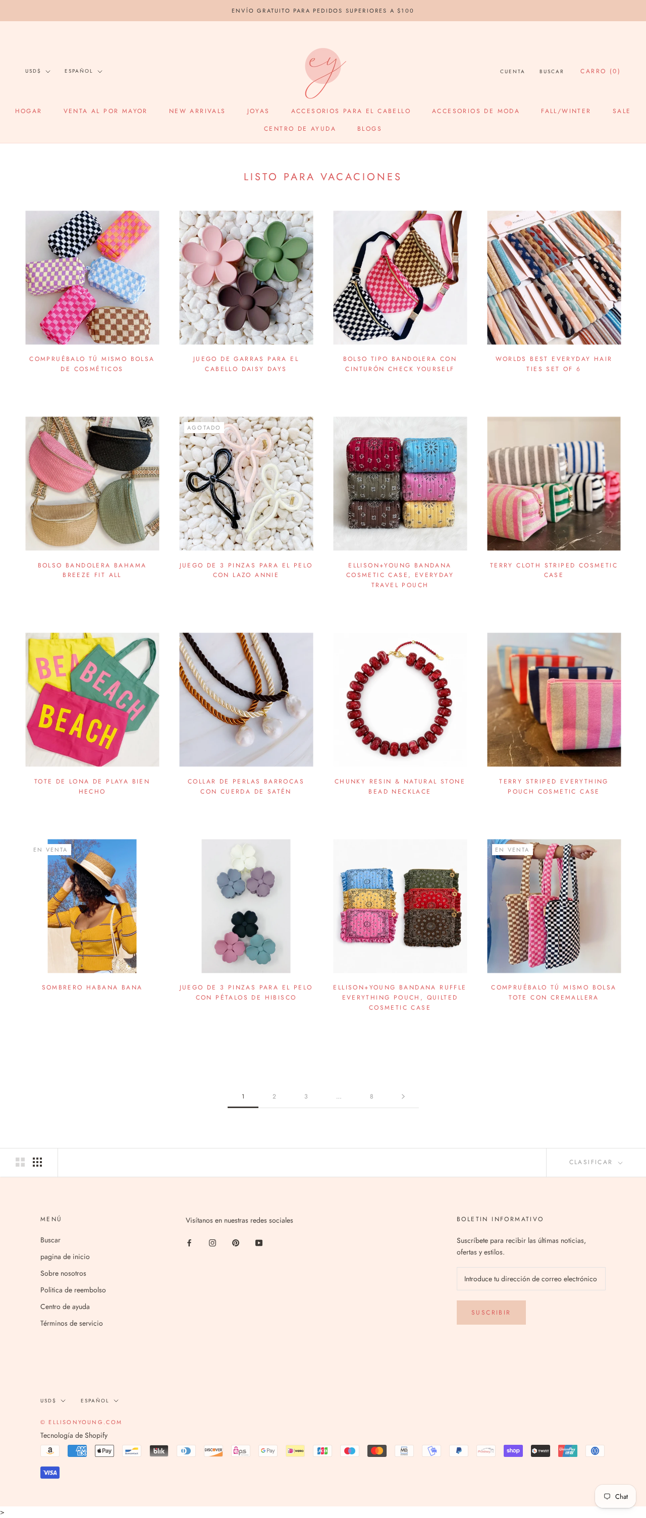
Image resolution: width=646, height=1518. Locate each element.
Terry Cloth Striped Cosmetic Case (554, 570)
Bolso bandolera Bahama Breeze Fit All (92, 570)
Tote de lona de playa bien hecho (92, 786)
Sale (622, 111)
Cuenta (512, 71)
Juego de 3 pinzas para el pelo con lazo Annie (246, 570)
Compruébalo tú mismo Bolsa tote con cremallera (553, 992)
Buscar (552, 71)
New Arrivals (197, 111)
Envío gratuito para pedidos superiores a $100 (323, 11)
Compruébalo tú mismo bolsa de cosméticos (91, 364)
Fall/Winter (566, 111)
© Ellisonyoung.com (81, 1422)
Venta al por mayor (106, 111)
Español (79, 71)
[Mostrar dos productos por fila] (20, 1162)
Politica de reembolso (73, 1290)
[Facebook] (189, 1242)
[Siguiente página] (403, 1096)
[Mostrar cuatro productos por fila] (37, 1162)
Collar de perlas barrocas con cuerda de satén (246, 786)
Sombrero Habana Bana (92, 987)
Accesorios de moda (476, 111)
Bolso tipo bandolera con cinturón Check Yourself (400, 364)
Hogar (28, 111)
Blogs (369, 128)
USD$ (33, 71)
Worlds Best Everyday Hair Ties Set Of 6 (554, 364)
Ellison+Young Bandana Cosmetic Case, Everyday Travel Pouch (400, 575)
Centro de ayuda (300, 128)
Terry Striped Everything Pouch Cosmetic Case (554, 786)
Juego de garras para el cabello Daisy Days (246, 364)
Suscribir (491, 1312)
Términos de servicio (71, 1323)
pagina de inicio (65, 1256)
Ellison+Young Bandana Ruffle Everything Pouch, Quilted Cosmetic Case (399, 997)
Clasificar (592, 1162)
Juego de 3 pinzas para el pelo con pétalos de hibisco (246, 992)
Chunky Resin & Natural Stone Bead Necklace (400, 786)
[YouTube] (258, 1242)
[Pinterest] (235, 1242)
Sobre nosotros (63, 1273)
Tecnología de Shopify (73, 1435)
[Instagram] (212, 1242)
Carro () (600, 71)
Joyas (258, 111)
